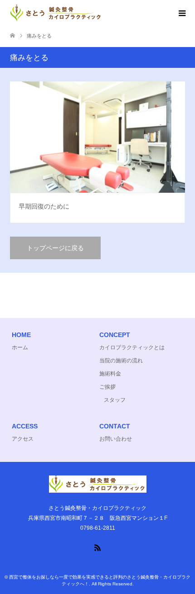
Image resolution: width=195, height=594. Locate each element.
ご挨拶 (107, 387)
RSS (97, 547)
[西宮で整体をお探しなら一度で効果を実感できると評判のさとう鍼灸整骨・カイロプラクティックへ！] (102, 13)
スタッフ (115, 400)
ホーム (20, 347)
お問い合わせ (115, 439)
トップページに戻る (55, 248)
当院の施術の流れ (121, 360)
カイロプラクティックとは (132, 347)
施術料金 (110, 374)
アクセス (23, 439)
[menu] (181, 13)
